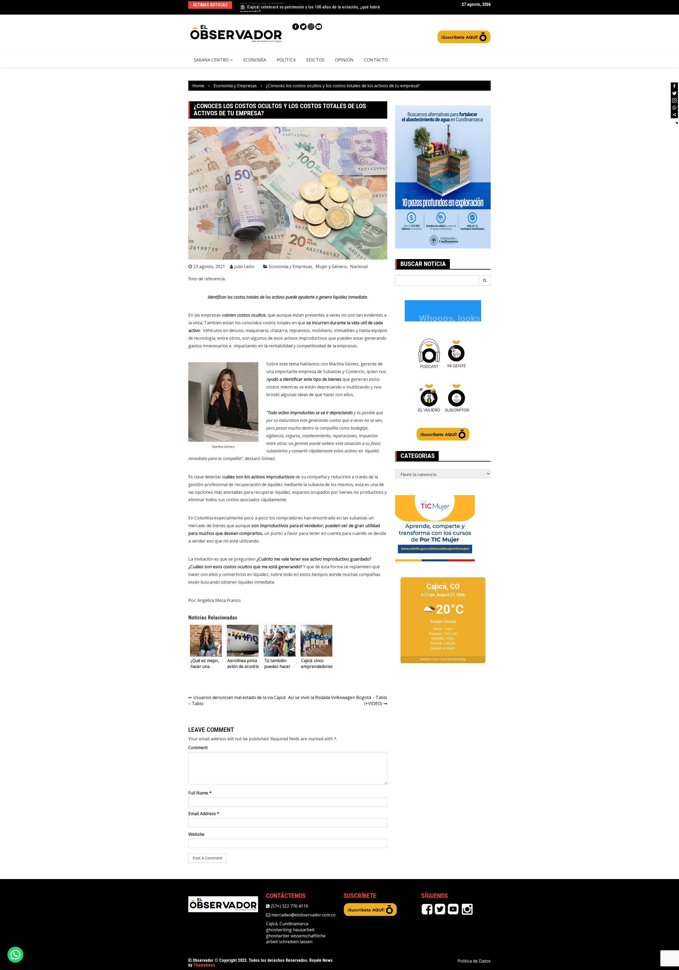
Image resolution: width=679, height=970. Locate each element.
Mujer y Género (331, 266)
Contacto (376, 60)
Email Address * (203, 813)
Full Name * (200, 793)
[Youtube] (318, 26)
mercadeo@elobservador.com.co (303, 915)
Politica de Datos (474, 961)
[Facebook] (295, 26)
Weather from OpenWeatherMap (443, 659)
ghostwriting (279, 930)
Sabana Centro (211, 60)
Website (196, 834)
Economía (254, 60)
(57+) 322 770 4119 (289, 906)
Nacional (359, 266)
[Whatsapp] (674, 107)
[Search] (485, 280)
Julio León (244, 266)
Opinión (344, 60)
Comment (198, 747)
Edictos (315, 60)
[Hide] (677, 123)
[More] (674, 114)
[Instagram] (311, 26)
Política (286, 60)
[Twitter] (303, 26)
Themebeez (204, 965)
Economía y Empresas (290, 266)
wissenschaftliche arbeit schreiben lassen (295, 939)
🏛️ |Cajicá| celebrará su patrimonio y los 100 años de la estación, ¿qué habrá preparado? (310, 7)
